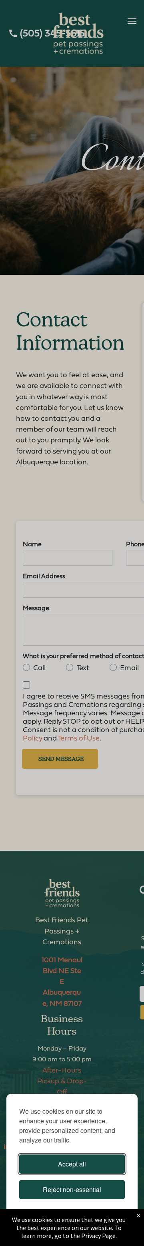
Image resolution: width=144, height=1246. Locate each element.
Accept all (72, 1163)
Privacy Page (98, 1236)
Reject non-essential (72, 1189)
